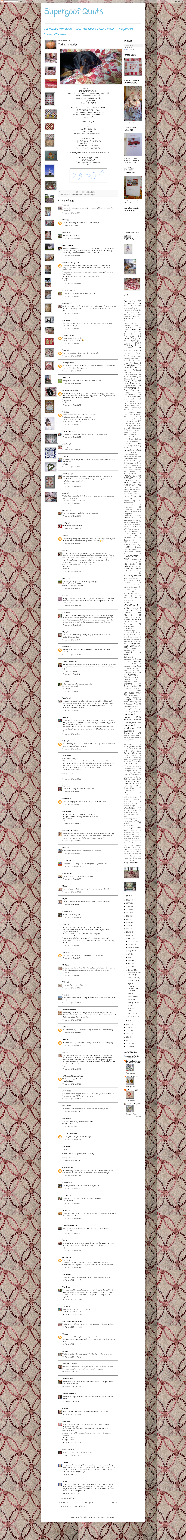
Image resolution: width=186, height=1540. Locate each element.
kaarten (138, 470)
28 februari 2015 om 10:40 (71, 1357)
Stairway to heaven (131, 679)
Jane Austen (127, 467)
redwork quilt (128, 664)
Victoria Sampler (130, 803)
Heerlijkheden (132, 448)
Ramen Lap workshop (132, 660)
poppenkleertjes (129, 626)
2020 (128, 919)
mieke (64, 681)
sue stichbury (132, 695)
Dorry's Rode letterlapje (132, 394)
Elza (63, 632)
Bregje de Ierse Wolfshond (132, 346)
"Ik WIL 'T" (131, 1005)
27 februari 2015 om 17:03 (71, 625)
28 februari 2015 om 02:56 (71, 1299)
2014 (128, 1024)
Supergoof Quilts (74, 12)
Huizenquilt (130, 463)
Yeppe (132, 860)
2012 (128, 1031)
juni (129, 957)
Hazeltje (138, 446)
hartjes (127, 443)
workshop (127, 841)
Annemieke (66, 474)
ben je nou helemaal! (134, 332)
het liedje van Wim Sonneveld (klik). (88, 134)
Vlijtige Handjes (67, 431)
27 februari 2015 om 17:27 (71, 710)
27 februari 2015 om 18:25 (71, 824)
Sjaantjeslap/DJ (134, 674)
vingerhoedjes (129, 808)
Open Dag (128, 596)
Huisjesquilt (137, 461)
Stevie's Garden (130, 686)
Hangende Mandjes (131, 437)
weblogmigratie (129, 825)
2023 (128, 910)
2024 (128, 906)
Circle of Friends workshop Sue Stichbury (132, 377)
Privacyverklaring (125, 29)
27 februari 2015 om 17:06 (71, 655)
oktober (131, 944)
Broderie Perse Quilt (132, 351)
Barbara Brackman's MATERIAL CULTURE (133, 1062)
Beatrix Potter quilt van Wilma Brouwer (132, 321)
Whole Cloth (134, 830)
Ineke (64, 848)
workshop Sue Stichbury (132, 847)
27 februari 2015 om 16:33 (71, 405)
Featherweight (136, 408)
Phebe (126, 610)
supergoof (136, 698)
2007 (128, 1047)
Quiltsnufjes (128, 653)
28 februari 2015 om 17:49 (71, 1414)
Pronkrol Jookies (129, 633)
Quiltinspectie (135, 646)
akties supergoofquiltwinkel (132, 307)
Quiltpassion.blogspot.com (71, 1076)
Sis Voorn (65, 873)
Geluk (139, 417)
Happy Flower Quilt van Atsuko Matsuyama (132, 440)
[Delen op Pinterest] (94, 192)
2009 (128, 1040)
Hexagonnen (133, 452)
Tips (139, 781)
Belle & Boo (137, 330)
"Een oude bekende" (134, 1016)
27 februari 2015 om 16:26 (71, 296)
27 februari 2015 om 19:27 (71, 1003)
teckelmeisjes (130, 760)
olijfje (136, 589)
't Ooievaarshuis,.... (134, 981)
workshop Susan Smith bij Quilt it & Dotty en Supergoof (132, 852)
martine (65, 1195)
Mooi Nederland (130, 566)
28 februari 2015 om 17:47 (71, 1402)
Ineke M (65, 233)
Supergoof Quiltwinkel (132, 720)
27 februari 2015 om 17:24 (71, 691)
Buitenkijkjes (129, 365)
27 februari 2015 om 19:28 (71, 1020)
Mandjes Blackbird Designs (132, 545)
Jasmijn (65, 510)
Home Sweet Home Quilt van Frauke (132, 458)
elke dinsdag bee (133, 406)
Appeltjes (127, 310)
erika (64, 1027)
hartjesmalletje (128, 446)
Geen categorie (131, 417)
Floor (64, 717)
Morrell (126, 569)
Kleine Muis (130, 496)
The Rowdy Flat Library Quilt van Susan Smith (132, 774)
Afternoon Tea (128, 306)
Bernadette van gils (69, 262)
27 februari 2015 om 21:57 (71, 1188)
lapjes (137, 518)
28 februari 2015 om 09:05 (72, 1327)
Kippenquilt (134, 494)
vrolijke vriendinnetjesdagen (130, 818)
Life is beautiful (133, 529)
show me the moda (131, 670)
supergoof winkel (133, 722)
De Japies (127, 383)
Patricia (65, 579)
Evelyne (65, 1421)
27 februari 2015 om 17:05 (71, 640)
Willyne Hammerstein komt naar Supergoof (132, 838)
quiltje (134, 648)
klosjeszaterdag (129, 500)
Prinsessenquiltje (129, 631)
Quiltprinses (66, 1379)
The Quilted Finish (68, 1364)
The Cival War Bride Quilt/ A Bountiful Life (132, 763)
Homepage (89, 1503)
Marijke (65, 1306)
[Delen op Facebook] (92, 192)
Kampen (133, 472)
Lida (63, 1052)
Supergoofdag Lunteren (131, 738)
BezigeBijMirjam (68, 1225)
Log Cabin (133, 536)
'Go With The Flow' (130, 299)
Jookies (131, 470)
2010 (128, 1037)
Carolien (65, 786)
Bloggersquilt (127, 343)
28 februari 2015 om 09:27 (71, 1344)
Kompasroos (128, 503)
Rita (63, 596)
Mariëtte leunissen (136, 560)
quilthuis (138, 641)
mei (129, 960)
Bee (136, 323)
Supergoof (65, 303)
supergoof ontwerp (129, 715)
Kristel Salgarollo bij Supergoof (132, 510)
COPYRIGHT (136, 379)
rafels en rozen (131, 1076)
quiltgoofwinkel (128, 641)
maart (130, 967)
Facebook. (126, 408)
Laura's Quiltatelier (133, 1056)
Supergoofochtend (129, 740)
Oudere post (113, 1503)
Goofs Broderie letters (132, 423)
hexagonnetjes (128, 454)
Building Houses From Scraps (132, 362)
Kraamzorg (128, 507)
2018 (128, 926)
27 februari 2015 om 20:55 (71, 1176)
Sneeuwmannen (133, 677)
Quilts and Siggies (132, 1090)
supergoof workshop (129, 727)
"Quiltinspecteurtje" (134, 978)
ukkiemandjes (128, 795)
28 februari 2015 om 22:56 (71, 1442)
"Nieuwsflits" (132, 999)
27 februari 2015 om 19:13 (71, 945)
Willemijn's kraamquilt (131, 832)
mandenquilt (134, 543)
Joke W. (65, 1257)
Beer (136, 325)
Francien (65, 698)
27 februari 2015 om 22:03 (71, 1203)
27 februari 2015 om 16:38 (71, 437)
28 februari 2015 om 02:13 (71, 1280)
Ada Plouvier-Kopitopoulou (71, 1321)
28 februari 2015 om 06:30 (72, 1314)
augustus (131, 951)
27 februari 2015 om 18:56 (71, 879)
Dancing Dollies (130, 381)
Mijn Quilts (129, 564)
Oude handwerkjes (132, 597)
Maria (64, 220)
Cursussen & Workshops (55, 34)
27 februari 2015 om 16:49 (71, 516)
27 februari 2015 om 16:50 (71, 529)
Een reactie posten (67, 1498)
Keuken (136, 492)
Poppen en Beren (131, 622)
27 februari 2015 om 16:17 (71, 226)
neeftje (64, 523)
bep (63, 1240)
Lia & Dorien (127, 524)
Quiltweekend (128, 657)
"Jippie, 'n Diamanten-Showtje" (133, 989)
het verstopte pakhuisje (132, 450)
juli (129, 954)
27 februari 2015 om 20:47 (71, 1139)
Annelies (65, 444)
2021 (128, 916)
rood (138, 664)
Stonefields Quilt (130, 688)
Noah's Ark (134, 587)
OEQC (128, 589)
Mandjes (127, 545)
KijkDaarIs (66, 912)
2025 (128, 903)
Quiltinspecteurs (77, 195)
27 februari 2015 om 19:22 (71, 975)
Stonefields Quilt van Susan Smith (132, 691)
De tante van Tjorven (133, 1104)
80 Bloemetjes (130, 303)
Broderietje (127, 361)
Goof (137, 419)
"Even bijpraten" (133, 996)
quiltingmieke (67, 363)
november (132, 941)
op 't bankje (135, 594)
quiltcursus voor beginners (132, 639)
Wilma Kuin (66, 335)
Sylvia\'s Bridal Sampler (132, 754)
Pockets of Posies (131, 617)
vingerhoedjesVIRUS (130, 812)
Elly (63, 886)
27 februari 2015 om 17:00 (71, 572)
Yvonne (64, 1210)
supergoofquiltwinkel (132, 747)
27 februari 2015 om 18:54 (71, 866)
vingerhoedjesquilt (89, 195)
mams (64, 378)
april (130, 964)
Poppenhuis (128, 624)
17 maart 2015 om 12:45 (70, 1474)
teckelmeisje (137, 758)
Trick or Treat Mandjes (132, 787)
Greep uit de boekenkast (132, 426)
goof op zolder (130, 421)
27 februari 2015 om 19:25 (71, 988)
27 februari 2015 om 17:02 (71, 606)
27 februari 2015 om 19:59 (71, 1099)
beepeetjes (127, 325)
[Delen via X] (90, 192)
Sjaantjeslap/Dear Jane (132, 672)
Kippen (126, 494)
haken (130, 431)
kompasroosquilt (128, 505)
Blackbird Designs (130, 338)
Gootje (129, 426)
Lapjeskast (134, 522)
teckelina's (127, 758)
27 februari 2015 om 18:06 (71, 805)
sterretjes (128, 683)
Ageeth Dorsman (68, 662)
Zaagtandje (129, 862)
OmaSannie (66, 245)
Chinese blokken (129, 375)
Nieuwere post (64, 1503)
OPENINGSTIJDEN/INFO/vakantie (58, 29)
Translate (131, 50)
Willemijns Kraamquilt (131, 834)
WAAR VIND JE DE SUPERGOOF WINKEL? (95, 29)
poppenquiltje (128, 628)
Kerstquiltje (127, 492)
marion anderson (68, 1133)
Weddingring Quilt (132, 827)
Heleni (64, 412)
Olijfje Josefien (129, 591)
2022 (128, 913)
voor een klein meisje (131, 815)
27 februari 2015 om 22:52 (71, 1233)
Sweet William (135, 749)
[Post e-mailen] (82, 192)
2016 (128, 932)
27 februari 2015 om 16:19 (71, 239)
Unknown (65, 647)
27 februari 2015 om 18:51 (71, 854)
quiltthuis (127, 655)
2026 (128, 900)
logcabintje (127, 538)
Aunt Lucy (130, 312)
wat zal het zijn (128, 821)
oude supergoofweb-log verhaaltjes (132, 600)
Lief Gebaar (136, 526)
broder (125, 351)
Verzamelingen (129, 801)
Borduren (137, 343)
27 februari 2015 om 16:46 (71, 486)
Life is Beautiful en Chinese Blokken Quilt (132, 532)
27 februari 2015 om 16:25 (71, 284)
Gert (64, 1409)
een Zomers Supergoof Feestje (132, 402)
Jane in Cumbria (68, 1394)
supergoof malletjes (132, 708)
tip (134, 781)
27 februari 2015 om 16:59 (71, 544)
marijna (65, 860)
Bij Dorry (129, 334)
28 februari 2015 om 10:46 (71, 1372)
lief (125, 527)
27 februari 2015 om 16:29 (71, 356)
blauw (125, 341)
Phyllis (64, 965)
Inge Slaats (66, 952)
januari (131, 1020)
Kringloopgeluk (128, 509)
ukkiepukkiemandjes (130, 797)
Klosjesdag (128, 498)
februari (131, 970)
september (132, 948)
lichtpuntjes (136, 524)
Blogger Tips (134, 341)
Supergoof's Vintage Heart (131, 736)
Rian (64, 1334)
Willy (64, 982)
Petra (64, 741)
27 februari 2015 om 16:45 (71, 467)
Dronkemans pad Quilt (132, 398)
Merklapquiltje (132, 562)
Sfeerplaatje (137, 666)
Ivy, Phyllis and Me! (69, 391)
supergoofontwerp (130, 742)
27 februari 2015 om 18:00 (71, 779)
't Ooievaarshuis (132, 300)
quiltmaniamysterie (129, 651)
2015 (128, 935)
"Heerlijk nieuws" (133, 1002)
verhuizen (136, 799)
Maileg (138, 540)
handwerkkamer (130, 435)
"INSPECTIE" (132, 993)
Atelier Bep (137, 310)
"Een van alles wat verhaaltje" (134, 974)
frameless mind (68, 1010)
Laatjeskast (128, 514)
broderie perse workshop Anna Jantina (132, 358)
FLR (63, 551)
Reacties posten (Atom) (76, 1506)
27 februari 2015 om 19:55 (71, 1084)
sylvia (64, 457)
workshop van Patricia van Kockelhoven (132, 856)
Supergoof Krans (132, 704)
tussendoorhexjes (129, 790)
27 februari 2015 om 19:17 (71, 958)
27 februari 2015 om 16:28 (71, 343)
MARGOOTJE (68, 195)
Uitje (126, 792)
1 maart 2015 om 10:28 (70, 1455)
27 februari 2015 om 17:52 (71, 749)
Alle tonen (138, 1117)
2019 (128, 922)
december (132, 938)
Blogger (112, 1517)
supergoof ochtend (133, 712)
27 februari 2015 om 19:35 (71, 1033)
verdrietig (127, 799)
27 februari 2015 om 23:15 (71, 1267)
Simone (65, 613)
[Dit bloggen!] (88, 192)
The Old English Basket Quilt (132, 769)
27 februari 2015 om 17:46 (71, 734)
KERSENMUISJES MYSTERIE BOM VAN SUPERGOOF (132, 476)
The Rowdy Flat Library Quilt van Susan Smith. (132, 778)
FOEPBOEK (137, 415)
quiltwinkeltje (127, 659)
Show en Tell (132, 668)
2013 (128, 1027)
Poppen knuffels (131, 619)
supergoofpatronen (129, 744)
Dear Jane (137, 386)
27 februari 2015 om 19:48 (71, 1069)
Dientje (65, 995)
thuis (128, 782)
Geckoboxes (66, 1168)
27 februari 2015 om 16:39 (71, 450)
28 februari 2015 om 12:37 (71, 1387)
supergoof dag (136, 702)
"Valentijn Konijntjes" (132, 1009)
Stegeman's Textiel (130, 682)
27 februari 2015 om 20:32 (71, 1127)
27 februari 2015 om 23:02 (71, 1250)
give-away (130, 419)
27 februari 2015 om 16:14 (71, 213)
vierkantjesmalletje (129, 806)
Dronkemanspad (129, 401)
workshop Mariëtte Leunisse (132, 845)
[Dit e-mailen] (87, 192)
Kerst (126, 487)
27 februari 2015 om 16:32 (71, 384)
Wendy (65, 1287)
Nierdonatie (127, 585)
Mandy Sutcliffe (128, 552)
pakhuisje (135, 608)
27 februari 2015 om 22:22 (71, 1218)
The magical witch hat (130, 768)
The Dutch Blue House (133, 766)
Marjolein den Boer (69, 831)
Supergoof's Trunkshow (129, 732)
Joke (64, 536)
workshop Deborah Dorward (132, 842)
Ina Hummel (66, 1106)
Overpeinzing (131, 605)
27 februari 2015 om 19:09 (71, 892)
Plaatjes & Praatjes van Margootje (132, 613)
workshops (138, 858)
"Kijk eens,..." (132, 984)
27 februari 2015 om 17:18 (71, 674)
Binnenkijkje (129, 336)
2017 (128, 929)
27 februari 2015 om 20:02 (71, 1112)
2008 (128, 1043)
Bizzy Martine (67, 290)
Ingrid (64, 350)
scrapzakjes (127, 666)
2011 (128, 1034)
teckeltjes (138, 760)
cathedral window (132, 367)
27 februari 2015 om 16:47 (71, 503)
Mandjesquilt (133, 549)
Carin (64, 205)
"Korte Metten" (133, 1013)
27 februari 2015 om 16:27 (71, 328)
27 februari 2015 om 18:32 (71, 841)
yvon (64, 1462)
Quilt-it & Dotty (135, 637)
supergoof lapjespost (131, 706)
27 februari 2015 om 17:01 (71, 589)
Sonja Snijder (67, 1449)
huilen (130, 461)
